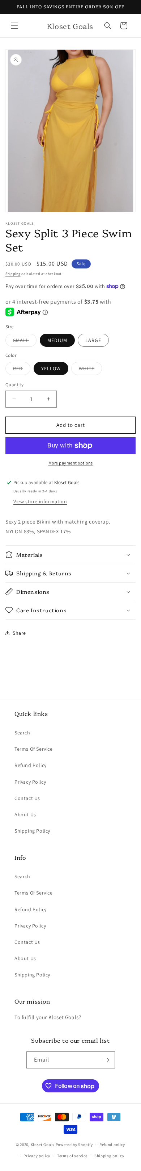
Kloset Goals (43, 1144)
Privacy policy (37, 1155)
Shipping (13, 273)
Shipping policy (109, 1155)
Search (22, 732)
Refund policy (112, 1144)
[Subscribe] (107, 1059)
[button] (14, 26)
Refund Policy (30, 765)
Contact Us (27, 798)
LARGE (93, 340)
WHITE (90, 370)
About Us (25, 814)
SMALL (25, 342)
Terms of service (72, 1155)
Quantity (14, 385)
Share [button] (19, 633)
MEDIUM (57, 340)
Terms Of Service (33, 749)
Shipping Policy (32, 831)
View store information (40, 501)
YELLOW (51, 368)
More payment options (70, 463)
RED (21, 370)
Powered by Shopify (74, 1144)
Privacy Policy (30, 782)
